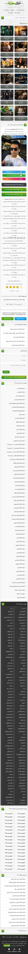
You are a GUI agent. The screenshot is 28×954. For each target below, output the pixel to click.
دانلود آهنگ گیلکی (20, 556)
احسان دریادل (22, 620)
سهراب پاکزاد (9, 706)
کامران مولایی (22, 740)
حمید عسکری (9, 683)
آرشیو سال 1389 (8, 843)
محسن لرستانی (21, 757)
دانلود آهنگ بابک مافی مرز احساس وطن (15, 341)
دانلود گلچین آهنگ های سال (18, 407)
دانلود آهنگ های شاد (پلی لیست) (17, 459)
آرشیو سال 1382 (21, 833)
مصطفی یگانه (22, 774)
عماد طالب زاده (9, 734)
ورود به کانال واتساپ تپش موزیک (13, 175)
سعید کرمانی (22, 706)
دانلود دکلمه (22, 414)
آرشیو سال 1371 (8, 813)
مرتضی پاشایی (9, 766)
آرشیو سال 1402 (21, 866)
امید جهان (23, 631)
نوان (24, 794)
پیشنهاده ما (6, 10)
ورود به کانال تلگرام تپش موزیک (13, 172)
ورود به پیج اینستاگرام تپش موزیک (13, 179)
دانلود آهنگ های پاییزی (19, 474)
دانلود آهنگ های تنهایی (19, 504)
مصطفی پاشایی (9, 771)
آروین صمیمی (22, 614)
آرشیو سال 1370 (21, 813)
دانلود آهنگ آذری (21, 538)
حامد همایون (22, 671)
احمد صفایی (22, 623)
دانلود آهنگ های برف (20, 485)
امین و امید (22, 649)
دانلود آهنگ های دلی (20, 418)
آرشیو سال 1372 (21, 817)
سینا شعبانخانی (21, 711)
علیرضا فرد (10, 728)
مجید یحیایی (9, 751)
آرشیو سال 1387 (8, 840)
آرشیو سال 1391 (8, 846)
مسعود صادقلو (9, 769)
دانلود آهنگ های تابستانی (19, 470)
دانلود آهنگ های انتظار (19, 493)
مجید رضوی (22, 751)
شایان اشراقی (22, 714)
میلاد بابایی (9, 786)
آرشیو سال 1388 (21, 843)
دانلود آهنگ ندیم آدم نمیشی (19, 919)
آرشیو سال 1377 (8, 823)
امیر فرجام (22, 643)
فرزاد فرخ (23, 737)
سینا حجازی (22, 709)
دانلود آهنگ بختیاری (20, 545)
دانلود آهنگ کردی (21, 553)
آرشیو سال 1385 (8, 836)
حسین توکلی (22, 677)
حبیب (24, 674)
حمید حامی (10, 680)
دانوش (10, 686)
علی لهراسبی (22, 726)
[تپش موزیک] (14, 4)
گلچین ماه (10, 13)
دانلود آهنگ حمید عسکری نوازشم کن (17, 912)
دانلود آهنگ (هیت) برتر (19, 400)
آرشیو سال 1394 (21, 853)
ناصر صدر (23, 791)
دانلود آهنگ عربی (21, 575)
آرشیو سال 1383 (8, 833)
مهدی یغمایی (22, 783)
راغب (24, 689)
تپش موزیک (23, 296)
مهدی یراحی (9, 780)
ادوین (11, 623)
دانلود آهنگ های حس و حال (18, 497)
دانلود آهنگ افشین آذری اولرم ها (18, 916)
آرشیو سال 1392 (21, 849)
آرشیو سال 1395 (8, 853)
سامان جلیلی (9, 700)
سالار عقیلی (22, 700)
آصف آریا (10, 614)
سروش (23, 703)
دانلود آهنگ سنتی (20, 429)
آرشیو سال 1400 (21, 862)
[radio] (21, 287)
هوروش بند (22, 800)
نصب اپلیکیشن (23, 937)
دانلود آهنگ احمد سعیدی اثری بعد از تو (15, 125)
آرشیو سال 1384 (21, 836)
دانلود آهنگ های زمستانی (19, 478)
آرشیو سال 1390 (21, 846)
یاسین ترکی (22, 803)
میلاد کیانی (10, 788)
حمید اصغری (22, 680)
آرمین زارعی (22, 611)
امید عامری (22, 634)
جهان (24, 666)
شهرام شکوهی (9, 717)
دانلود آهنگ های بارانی (19, 482)
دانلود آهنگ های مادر (20, 526)
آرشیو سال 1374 (21, 820)
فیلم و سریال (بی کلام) (20, 590)
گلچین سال (17, 13)
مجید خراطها (9, 749)
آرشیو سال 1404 (21, 869)
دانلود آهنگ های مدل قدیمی (18, 519)
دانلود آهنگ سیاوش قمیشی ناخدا (18, 899)
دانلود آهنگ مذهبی (20, 534)
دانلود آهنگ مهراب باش (19, 337)
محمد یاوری (10, 760)
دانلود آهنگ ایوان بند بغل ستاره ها (17, 922)
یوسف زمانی (9, 803)
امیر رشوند (10, 637)
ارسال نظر (6, 372)
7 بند (11, 609)
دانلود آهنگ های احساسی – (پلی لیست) (16, 452)
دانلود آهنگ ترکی (21, 549)
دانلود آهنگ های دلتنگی (19, 500)
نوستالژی (12, 10)
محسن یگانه (9, 757)
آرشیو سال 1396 (21, 856)
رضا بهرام (23, 691)
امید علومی (10, 634)
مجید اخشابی (22, 749)
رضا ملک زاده (22, 694)
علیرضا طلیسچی (21, 728)
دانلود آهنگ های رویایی (19, 508)
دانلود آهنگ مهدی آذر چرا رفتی (18, 926)
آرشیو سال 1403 (8, 866)
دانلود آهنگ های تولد (20, 530)
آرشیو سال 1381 (8, 830)
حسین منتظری (9, 677)
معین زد (10, 774)
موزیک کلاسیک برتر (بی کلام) (18, 582)
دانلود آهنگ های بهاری (19, 467)
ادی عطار (23, 626)
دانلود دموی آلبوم (21, 426)
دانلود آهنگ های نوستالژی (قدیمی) (17, 403)
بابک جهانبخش (9, 651)
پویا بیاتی (23, 663)
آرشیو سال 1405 (8, 869)
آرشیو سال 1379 (8, 827)
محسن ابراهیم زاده (20, 754)
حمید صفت (22, 683)
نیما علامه (10, 794)
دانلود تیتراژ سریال (21, 433)
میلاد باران (23, 788)
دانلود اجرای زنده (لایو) (20, 437)
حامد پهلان (22, 669)
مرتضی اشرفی (22, 766)
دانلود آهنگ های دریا (20, 489)
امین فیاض (10, 646)
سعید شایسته (9, 703)
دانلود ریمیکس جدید (20, 396)
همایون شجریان (9, 797)
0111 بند (23, 609)
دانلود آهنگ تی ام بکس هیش (17, 329)
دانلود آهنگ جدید (20, 10)
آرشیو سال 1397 (8, 856)
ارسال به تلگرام (20, 318)
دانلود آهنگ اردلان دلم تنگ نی (18, 906)
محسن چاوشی (9, 754)
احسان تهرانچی (21, 617)
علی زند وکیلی (22, 723)
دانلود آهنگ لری (21, 567)
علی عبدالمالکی (9, 723)
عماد (24, 734)
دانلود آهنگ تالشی (20, 571)
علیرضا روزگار (9, 726)
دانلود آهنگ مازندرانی (20, 560)
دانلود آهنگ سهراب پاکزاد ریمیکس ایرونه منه (14, 333)
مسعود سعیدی (21, 769)
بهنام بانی (10, 654)
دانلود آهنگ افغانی (20, 579)
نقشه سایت (15, 937)
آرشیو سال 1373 (8, 817)
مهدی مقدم (22, 780)
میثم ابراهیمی (22, 786)
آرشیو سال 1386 (21, 840)
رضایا (24, 697)
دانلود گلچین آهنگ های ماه (18, 411)
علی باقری (23, 720)
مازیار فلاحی (9, 743)
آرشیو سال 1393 (8, 849)
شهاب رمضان (9, 714)
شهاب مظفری (22, 717)
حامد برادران (9, 666)
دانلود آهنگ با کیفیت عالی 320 (12, 189)
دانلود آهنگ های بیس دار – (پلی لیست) (16, 448)
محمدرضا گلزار (22, 763)
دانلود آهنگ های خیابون (19, 523)
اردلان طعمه (9, 626)
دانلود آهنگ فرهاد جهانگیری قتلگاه (17, 882)
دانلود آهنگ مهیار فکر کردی (18, 345)
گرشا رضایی (9, 740)
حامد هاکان (10, 669)
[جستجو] (2, 17)
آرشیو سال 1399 (8, 859)
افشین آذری (22, 629)
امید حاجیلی (9, 631)
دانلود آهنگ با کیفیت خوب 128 (13, 194)
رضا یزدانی (10, 694)
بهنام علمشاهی (9, 657)
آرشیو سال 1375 (8, 820)
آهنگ (19, 296)
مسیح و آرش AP (21, 771)
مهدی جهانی (9, 777)
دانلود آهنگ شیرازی (20, 564)
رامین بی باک (9, 689)
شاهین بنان (9, 711)
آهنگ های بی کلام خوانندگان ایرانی (17, 586)
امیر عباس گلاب (21, 640)
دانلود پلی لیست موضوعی (19, 441)
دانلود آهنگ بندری (20, 541)
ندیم (11, 791)
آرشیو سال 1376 (21, 823)
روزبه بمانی (10, 697)
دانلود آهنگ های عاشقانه (19, 463)
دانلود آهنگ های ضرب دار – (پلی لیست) (16, 444)
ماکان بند (23, 746)
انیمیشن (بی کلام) (21, 594)
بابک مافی (22, 654)
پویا (11, 660)
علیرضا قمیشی (22, 731)
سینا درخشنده (9, 709)
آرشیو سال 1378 (21, 827)
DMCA (3, 937)
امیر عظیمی (10, 640)
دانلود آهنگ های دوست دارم (18, 515)
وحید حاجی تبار (9, 800)
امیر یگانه (10, 643)
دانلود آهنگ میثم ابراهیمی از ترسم (17, 909)
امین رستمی (22, 646)
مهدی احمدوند (22, 777)
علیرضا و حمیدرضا (8, 731)
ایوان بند (23, 651)
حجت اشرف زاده (9, 674)
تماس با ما (9, 937)
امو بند (10, 629)
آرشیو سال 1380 (21, 830)
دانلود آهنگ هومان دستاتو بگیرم (18, 902)
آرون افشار (10, 611)
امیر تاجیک (22, 637)
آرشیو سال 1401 (8, 862)
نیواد (24, 797)
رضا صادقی (10, 691)
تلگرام (19, 951)
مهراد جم (10, 783)
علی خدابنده (9, 720)
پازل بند (23, 660)
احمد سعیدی (9, 620)
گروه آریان (23, 743)
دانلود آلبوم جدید (21, 392)
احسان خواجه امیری (8, 617)
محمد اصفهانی (22, 760)
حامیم (11, 671)
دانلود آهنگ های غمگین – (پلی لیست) (16, 456)
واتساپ (9, 951)
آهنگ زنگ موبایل (21, 597)
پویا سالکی (10, 663)
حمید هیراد (22, 686)
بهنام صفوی (22, 657)
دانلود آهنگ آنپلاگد (20, 422)
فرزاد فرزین (10, 737)
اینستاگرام (14, 951)
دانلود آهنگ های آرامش (19, 511)
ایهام (11, 649)
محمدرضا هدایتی (8, 763)
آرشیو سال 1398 (21, 859)
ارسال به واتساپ (7, 318)
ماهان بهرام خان (8, 746)
